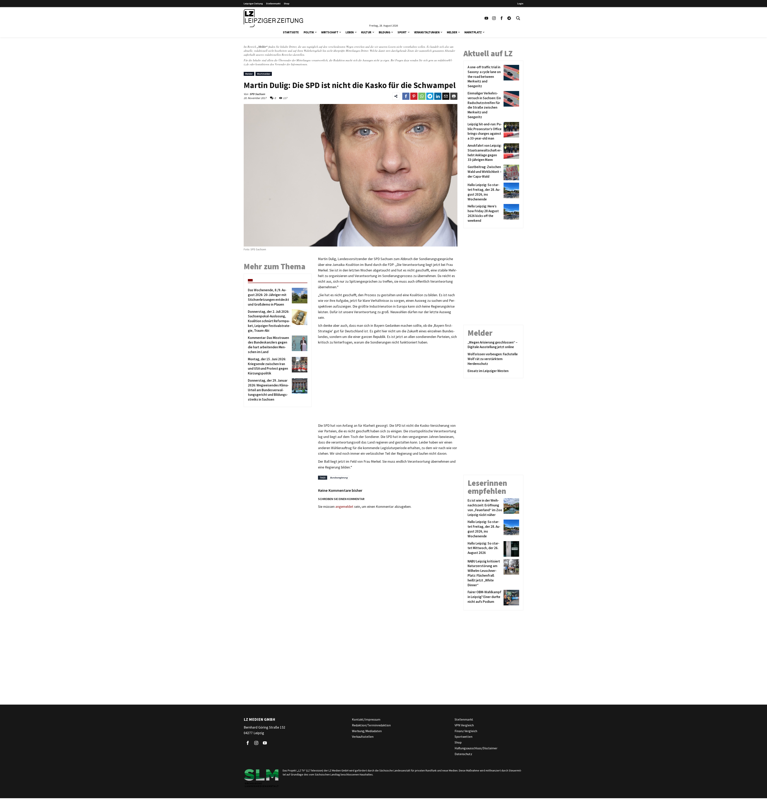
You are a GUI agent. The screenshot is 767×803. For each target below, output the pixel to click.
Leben (350, 32)
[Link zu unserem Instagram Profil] (494, 18)
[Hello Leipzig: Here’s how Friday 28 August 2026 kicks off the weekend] (510, 213)
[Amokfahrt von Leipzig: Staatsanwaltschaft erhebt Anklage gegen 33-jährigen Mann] (510, 152)
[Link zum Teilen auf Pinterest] (413, 96)
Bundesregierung (339, 477)
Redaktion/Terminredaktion (371, 725)
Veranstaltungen (427, 32)
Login (520, 3)
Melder (452, 32)
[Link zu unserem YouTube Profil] (486, 18)
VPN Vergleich (464, 725)
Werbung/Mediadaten (367, 731)
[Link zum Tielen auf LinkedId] (437, 96)
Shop (286, 3)
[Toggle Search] (518, 18)
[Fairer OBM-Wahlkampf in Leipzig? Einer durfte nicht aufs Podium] (510, 597)
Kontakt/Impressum (366, 719)
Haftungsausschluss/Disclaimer (476, 748)
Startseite (291, 32)
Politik (309, 32)
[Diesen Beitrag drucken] (453, 96)
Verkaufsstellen (363, 737)
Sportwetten (463, 737)
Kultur (366, 32)
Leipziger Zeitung (253, 3)
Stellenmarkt (273, 3)
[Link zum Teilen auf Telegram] (429, 96)
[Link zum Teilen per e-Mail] (445, 96)
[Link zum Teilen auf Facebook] (405, 96)
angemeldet (344, 506)
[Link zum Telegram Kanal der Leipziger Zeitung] (509, 18)
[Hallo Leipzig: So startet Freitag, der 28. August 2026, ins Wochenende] (510, 192)
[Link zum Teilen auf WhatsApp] (421, 96)
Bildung (384, 32)
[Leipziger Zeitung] (273, 18)
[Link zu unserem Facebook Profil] (501, 18)
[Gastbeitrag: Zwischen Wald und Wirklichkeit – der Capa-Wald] (510, 172)
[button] (315, 32)
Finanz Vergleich (466, 731)
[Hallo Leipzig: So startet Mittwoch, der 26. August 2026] (510, 549)
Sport (402, 32)
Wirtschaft (329, 32)
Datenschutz (463, 754)
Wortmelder (263, 73)
